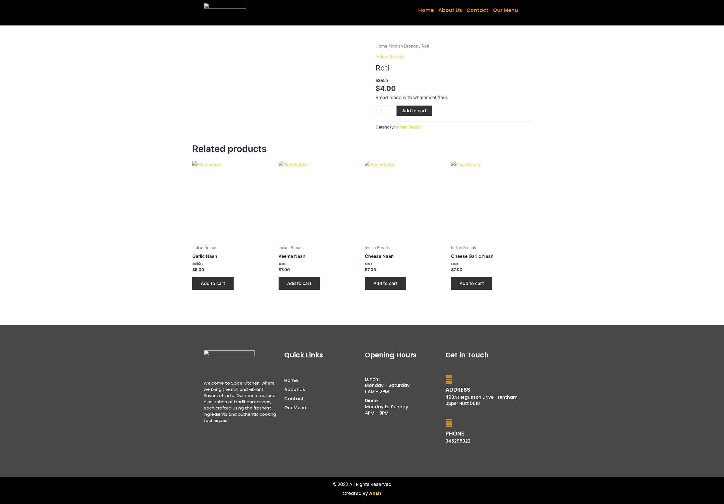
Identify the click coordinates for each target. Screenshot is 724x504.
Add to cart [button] (213, 283)
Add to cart (414, 110)
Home (426, 10)
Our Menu (505, 10)
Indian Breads (404, 46)
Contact (477, 10)
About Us (450, 10)
